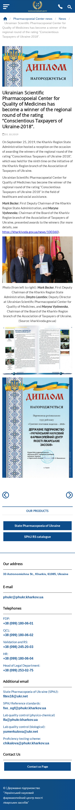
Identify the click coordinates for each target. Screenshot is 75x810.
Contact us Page (37, 766)
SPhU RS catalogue (37, 536)
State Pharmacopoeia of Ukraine (37, 525)
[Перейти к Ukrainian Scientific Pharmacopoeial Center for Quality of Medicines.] (5, 18)
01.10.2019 (11, 134)
